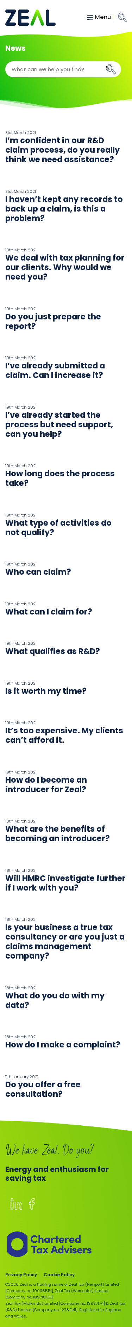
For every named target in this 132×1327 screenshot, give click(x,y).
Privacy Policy (21, 1275)
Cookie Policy (59, 1275)
